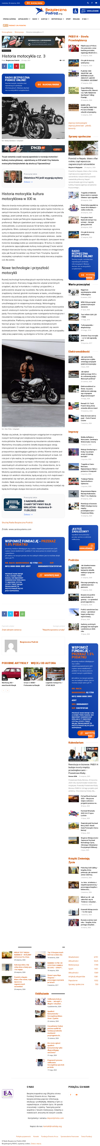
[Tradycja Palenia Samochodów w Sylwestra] (73, 481)
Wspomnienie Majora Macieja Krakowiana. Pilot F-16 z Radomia (88, 493)
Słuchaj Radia (36, 3)
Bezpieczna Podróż (12, 60)
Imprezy (73, 431)
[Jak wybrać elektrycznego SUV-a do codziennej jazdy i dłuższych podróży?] (73, 374)
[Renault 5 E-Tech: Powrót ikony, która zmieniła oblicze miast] (73, 405)
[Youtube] (96, 3)
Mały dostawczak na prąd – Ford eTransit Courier (88, 418)
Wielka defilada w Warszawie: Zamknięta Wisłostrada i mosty (89, 439)
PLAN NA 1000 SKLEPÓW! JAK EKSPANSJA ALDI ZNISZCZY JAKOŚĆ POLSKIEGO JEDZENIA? (89, 75)
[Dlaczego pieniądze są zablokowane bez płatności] (73, 585)
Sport (68, 19)
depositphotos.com (55, 1118)
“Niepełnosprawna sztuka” (53, 630)
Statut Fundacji (86, 1136)
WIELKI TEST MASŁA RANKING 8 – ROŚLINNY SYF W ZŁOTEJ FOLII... (22, 955)
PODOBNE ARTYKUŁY (15, 663)
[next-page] (7, 690)
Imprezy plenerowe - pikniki (78, 760)
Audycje (44, 19)
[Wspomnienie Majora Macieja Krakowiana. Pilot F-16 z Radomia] (73, 493)
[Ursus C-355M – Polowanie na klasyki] (33, 674)
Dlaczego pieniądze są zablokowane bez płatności (89, 585)
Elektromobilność (79, 351)
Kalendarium (75, 742)
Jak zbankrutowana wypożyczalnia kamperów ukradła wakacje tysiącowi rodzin (88, 570)
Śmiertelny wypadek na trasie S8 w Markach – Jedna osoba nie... (89, 207)
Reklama (76, 19)
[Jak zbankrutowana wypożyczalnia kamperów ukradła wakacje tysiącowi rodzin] (73, 568)
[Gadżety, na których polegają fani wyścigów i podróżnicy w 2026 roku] (73, 626)
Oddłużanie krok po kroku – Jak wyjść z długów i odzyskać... (55, 1001)
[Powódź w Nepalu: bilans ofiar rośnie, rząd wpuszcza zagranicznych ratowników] (83, 148)
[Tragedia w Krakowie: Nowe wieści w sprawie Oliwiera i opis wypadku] (73, 195)
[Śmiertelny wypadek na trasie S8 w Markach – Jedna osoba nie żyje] (73, 207)
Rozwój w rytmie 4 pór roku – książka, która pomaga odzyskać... (89, 922)
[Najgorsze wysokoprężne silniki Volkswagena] (73, 292)
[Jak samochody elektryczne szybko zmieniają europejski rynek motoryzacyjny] (73, 359)
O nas (84, 19)
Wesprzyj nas (51, 575)
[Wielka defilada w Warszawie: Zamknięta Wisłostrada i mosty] (73, 439)
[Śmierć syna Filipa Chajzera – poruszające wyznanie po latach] (40, 977)
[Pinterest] (16, 66)
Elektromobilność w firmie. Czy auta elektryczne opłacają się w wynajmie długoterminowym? (88, 391)
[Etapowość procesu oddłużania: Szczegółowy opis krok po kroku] (40, 1062)
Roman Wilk (72, 776)
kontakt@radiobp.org (52, 1126)
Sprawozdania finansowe (70, 1136)
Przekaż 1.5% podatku (17, 25)
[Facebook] (92, 3)
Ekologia (72, 154)
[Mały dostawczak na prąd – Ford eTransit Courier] (73, 418)
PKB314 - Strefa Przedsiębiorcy (78, 38)
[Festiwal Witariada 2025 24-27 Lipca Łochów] (73, 813)
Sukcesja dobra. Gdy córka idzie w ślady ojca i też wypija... (23, 967)
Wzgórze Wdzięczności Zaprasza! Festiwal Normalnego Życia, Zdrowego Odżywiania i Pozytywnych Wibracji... (89, 842)
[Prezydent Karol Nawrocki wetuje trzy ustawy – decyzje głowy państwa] (73, 220)
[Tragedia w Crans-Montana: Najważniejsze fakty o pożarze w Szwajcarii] (73, 466)
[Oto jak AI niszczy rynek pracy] (73, 62)
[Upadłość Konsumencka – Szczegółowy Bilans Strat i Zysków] (40, 1013)
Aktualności (23, 19)
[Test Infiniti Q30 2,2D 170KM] (73, 317)
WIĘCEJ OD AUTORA (43, 663)
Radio (34, 19)
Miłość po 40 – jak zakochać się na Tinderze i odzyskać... (89, 899)
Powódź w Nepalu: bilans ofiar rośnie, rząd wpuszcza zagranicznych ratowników (83, 161)
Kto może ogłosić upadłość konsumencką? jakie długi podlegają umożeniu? (55, 1047)
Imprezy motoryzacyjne (77, 123)
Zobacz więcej (36, 1143)
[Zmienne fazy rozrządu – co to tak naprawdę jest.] (73, 338)
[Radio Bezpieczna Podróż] (51, 11)
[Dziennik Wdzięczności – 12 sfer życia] (73, 912)
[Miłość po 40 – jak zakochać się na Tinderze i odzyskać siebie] (73, 899)
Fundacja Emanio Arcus (49, 1136)
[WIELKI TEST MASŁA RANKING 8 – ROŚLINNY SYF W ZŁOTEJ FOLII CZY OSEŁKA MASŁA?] (7, 954)
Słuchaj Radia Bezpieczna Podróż (17, 522)
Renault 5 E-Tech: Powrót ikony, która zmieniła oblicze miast (89, 406)
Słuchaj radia (50, 84)
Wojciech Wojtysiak (75, 167)
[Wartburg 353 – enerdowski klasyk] (11, 674)
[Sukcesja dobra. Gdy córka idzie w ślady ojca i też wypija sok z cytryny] (7, 967)
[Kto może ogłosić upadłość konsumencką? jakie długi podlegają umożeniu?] (40, 1045)
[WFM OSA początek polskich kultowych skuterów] (73, 304)
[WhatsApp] (22, 66)
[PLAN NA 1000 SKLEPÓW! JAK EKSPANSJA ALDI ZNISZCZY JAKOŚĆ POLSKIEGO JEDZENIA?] (73, 73)
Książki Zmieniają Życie (78, 860)
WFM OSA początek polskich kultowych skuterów (88, 304)
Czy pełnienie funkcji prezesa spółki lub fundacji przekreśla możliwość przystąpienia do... (55, 1030)
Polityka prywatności (23, 1136)
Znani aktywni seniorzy (11, 630)
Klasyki (5, 679)
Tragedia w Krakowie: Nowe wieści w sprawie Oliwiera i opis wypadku (89, 195)
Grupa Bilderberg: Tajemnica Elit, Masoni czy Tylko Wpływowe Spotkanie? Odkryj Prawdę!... (89, 92)
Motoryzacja (19, 32)
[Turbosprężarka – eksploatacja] (73, 327)
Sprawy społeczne (79, 136)
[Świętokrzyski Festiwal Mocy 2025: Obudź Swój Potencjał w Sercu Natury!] (73, 825)
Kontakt (36, 1136)
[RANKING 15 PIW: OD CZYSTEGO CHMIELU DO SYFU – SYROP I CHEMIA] (40, 965)
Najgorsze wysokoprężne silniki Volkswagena (88, 292)
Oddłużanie (85, 548)
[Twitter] (10, 66)
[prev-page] (3, 690)
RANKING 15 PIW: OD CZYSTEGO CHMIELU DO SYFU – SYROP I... (55, 965)
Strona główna (9, 19)
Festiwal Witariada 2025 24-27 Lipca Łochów (88, 813)
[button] (88, 3)
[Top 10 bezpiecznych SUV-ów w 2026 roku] (40, 954)
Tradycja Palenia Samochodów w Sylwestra (87, 481)
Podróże (73, 560)
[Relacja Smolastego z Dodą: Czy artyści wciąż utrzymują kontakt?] (73, 452)
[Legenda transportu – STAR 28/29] (55, 674)
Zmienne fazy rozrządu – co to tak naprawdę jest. (89, 338)
